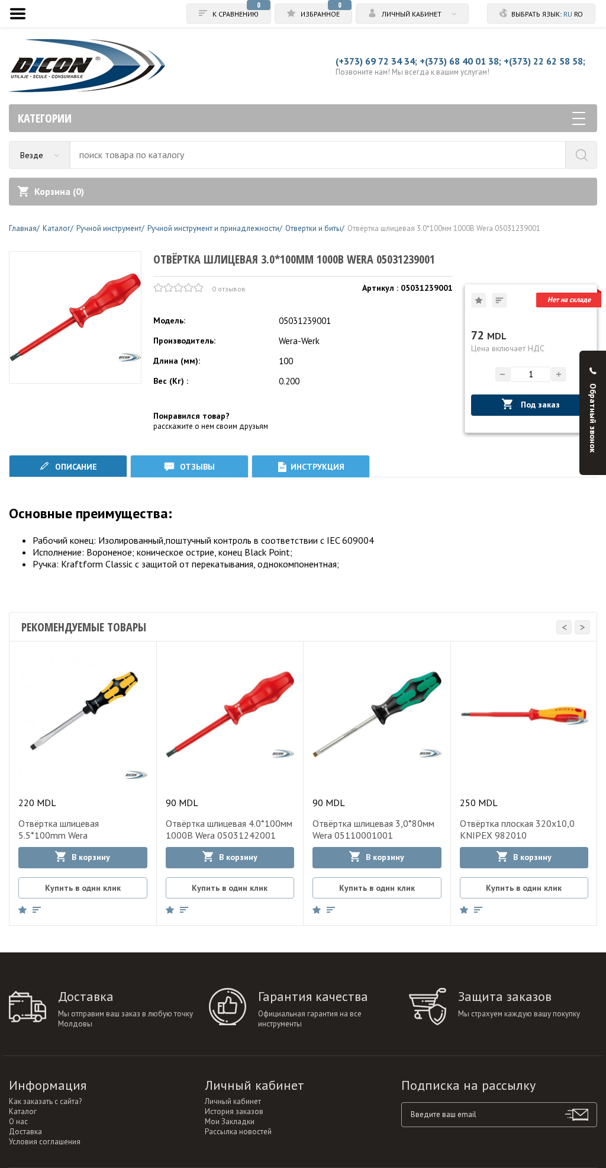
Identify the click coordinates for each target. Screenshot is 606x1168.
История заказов (234, 1111)
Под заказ (539, 404)
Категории (45, 118)
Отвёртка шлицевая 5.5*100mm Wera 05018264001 (58, 835)
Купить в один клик (83, 888)
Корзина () (59, 191)
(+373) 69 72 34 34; (376, 61)
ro (578, 13)
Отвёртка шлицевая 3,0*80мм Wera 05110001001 (373, 829)
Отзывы (196, 466)
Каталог (23, 1111)
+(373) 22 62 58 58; (544, 61)
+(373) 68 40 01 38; (460, 61)
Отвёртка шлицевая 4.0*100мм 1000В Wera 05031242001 (229, 829)
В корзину (91, 857)
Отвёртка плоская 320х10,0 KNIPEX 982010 (517, 829)
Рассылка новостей (238, 1132)
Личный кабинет (233, 1101)
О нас (18, 1121)
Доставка (25, 1132)
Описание (75, 466)
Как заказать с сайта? (45, 1101)
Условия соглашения (44, 1142)
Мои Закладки (229, 1121)
